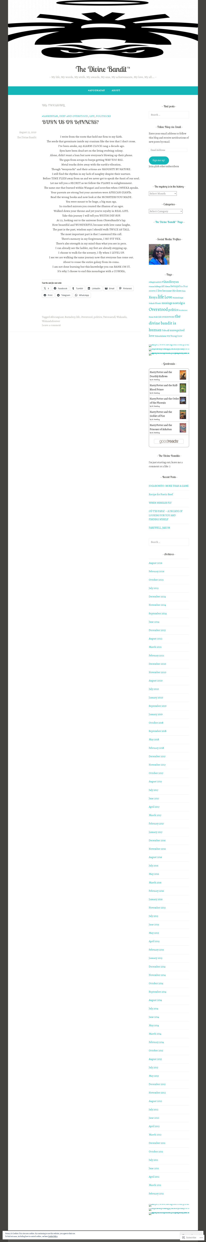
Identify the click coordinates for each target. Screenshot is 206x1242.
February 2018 (156, 748)
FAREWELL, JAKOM (159, 528)
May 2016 (154, 874)
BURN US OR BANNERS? (70, 122)
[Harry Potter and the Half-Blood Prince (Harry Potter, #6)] (183, 391)
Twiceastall (109, 317)
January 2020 (156, 697)
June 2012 (154, 1118)
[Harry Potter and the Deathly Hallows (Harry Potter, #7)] (183, 379)
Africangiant (57, 317)
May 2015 (154, 933)
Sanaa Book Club (155, 317)
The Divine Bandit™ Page (169, 222)
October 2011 (156, 1151)
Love (168, 297)
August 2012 (155, 1101)
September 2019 (157, 706)
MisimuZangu (178, 297)
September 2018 (157, 731)
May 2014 (154, 1025)
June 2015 (154, 924)
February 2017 (156, 823)
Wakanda (122, 317)
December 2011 (157, 1143)
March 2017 (155, 815)
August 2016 (155, 857)
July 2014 (153, 1008)
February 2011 (156, 1193)
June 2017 (154, 798)
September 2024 (158, 613)
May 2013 (154, 1076)
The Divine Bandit (26, 137)
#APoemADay (96, 90)
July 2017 (153, 790)
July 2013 (153, 1067)
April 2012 (154, 1126)
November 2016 (157, 849)
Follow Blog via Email (169, 127)
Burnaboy (70, 317)
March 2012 (155, 1134)
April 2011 (154, 1177)
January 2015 (155, 958)
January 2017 (155, 832)
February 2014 (156, 1042)
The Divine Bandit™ (103, 69)
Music (158, 303)
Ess (181, 286)
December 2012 (157, 1084)
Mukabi (152, 303)
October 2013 (156, 1050)
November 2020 (157, 672)
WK (168, 336)
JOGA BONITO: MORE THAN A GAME (169, 486)
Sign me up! (159, 160)
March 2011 (155, 1185)
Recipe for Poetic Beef (161, 494)
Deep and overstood (73, 116)
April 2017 (154, 807)
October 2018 (156, 723)
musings (167, 303)
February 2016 (156, 891)
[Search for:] (169, 114)
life (78, 317)
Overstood (87, 317)
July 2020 (154, 689)
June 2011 (154, 1168)
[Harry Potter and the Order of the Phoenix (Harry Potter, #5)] (183, 403)
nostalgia (179, 303)
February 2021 (156, 655)
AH (162, 286)
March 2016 (155, 882)
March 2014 (155, 1034)
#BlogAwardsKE (155, 282)
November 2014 (157, 975)
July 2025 (154, 588)
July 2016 (153, 865)
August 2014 (155, 1000)
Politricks (103, 116)
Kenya (153, 297)
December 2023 (157, 630)
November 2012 (157, 1092)
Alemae (167, 286)
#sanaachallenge (155, 286)
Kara (184, 291)
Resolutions (183, 310)
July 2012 (153, 1109)
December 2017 (157, 756)
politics (98, 317)
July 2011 (153, 1160)
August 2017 (155, 781)
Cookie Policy (53, 1236)
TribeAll (165, 330)
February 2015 (156, 950)
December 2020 (157, 664)
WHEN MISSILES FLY (160, 503)
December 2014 (157, 966)
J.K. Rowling (156, 380)
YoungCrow (176, 336)
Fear (185, 286)
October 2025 (156, 580)
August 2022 (155, 638)
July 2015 (153, 916)
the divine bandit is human (165, 323)
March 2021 (155, 647)
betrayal (175, 286)
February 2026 (156, 571)
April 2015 (154, 941)
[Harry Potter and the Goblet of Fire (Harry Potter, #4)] (183, 418)
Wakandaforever (51, 321)
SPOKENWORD (168, 317)
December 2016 (157, 840)
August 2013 (155, 1059)
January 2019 (156, 714)
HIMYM (152, 291)
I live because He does (169, 291)
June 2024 (154, 622)
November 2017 (157, 765)
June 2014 (154, 1017)
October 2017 (156, 773)
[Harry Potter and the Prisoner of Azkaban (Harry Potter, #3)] (183, 431)
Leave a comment (51, 325)
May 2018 (154, 739)
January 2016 (156, 899)
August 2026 (155, 563)
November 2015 (157, 907)
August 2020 (156, 680)
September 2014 (157, 992)
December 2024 (157, 596)
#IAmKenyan (50, 116)
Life (92, 116)
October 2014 (156, 983)
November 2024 (157, 605)
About (116, 90)
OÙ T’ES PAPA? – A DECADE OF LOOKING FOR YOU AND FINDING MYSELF (166, 515)
